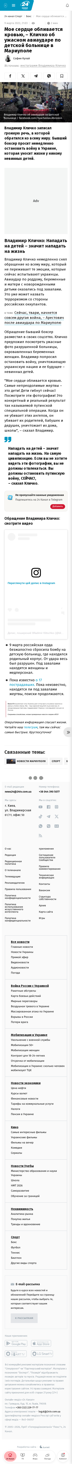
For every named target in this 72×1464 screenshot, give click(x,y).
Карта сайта (46, 912)
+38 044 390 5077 (49, 791)
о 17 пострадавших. (25, 682)
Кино (14, 1127)
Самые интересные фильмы (28, 1132)
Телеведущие (13, 876)
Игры (42, 918)
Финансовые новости (24, 1098)
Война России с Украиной (30, 986)
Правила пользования (18, 889)
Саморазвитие (20, 1191)
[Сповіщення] (67, 5)
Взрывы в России (22, 1017)
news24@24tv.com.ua (18, 791)
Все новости (20, 942)
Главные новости (22, 947)
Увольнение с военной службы (30, 1040)
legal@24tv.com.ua (49, 1411)
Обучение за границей (25, 1196)
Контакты (44, 884)
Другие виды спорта (23, 1263)
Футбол (15, 1247)
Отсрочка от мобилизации (27, 1060)
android (16, 1343)
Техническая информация (46, 876)
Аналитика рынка (22, 1214)
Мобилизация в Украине (29, 1035)
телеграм (30, 727)
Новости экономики (26, 1083)
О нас (8, 849)
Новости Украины (22, 952)
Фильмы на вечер (22, 1142)
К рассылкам (24, 1318)
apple (42, 1343)
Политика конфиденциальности (18, 896)
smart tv (16, 1353)
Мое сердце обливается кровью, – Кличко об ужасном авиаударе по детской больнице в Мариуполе (51, 16)
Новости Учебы (22, 1166)
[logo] (25, 5)
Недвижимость (22, 1209)
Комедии (16, 1147)
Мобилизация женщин (25, 1050)
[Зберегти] (61, 76)
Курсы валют (19, 1093)
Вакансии (44, 890)
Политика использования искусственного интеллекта (14, 908)
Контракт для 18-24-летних (28, 1055)
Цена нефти (18, 1088)
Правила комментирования (50, 867)
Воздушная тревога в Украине (30, 1006)
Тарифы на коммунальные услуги (32, 1103)
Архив (42, 905)
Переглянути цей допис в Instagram (31, 583)
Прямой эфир (19, 957)
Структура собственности (47, 898)
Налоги (15, 1109)
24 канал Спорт (13, 16)
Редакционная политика (13, 862)
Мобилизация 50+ (22, 1045)
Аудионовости (20, 967)
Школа (15, 1180)
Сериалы (16, 1153)
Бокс (29, 16)
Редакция (10, 855)
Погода (15, 973)
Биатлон (16, 1257)
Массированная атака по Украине (32, 1011)
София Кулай (21, 58)
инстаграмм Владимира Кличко (43, 66)
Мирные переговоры (24, 1001)
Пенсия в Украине (22, 1114)
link (40, 806)
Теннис (15, 1252)
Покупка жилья (20, 1219)
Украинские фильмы (24, 1137)
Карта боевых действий (26, 996)
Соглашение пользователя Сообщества (47, 857)
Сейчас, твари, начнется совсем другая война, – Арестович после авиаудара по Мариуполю (34, 317)
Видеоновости (20, 962)
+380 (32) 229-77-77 (27, 1407)
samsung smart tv (42, 1353)
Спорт (15, 1237)
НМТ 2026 (17, 1185)
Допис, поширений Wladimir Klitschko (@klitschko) (39, 632)
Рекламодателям (15, 883)
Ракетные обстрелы (23, 990)
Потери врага (19, 1022)
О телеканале (13, 870)
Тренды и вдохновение (25, 1224)
